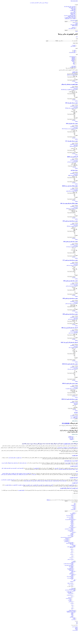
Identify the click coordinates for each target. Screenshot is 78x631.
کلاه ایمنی (71, 603)
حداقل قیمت (75, 40)
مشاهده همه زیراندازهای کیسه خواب (66, 537)
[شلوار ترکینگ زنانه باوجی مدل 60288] (73, 175)
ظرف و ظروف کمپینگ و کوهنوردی (68, 563)
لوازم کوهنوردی (66, 443)
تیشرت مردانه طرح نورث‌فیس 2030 (70, 298)
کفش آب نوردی (75, 460)
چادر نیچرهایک (15, 474)
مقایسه (74, 618)
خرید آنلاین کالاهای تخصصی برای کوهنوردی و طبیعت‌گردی (67, 447)
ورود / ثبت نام (73, 619)
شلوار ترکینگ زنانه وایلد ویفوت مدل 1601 (69, 203)
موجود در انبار (73, 46)
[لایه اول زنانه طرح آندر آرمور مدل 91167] (73, 332)
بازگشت (72, 514)
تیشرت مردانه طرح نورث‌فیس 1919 (70, 220)
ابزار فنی (72, 596)
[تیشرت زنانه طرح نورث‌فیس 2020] (72, 265)
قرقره (70, 600)
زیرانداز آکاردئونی (66, 541)
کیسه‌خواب (73, 507)
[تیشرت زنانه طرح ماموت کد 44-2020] (73, 347)
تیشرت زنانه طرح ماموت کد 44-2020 (70, 363)
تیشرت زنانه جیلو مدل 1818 (72, 123)
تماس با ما (71, 438)
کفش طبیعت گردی (11, 457)
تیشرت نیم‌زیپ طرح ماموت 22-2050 (70, 383)
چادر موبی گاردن (4, 474)
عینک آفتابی (71, 581)
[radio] (71, 75)
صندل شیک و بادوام (23, 462)
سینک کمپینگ (71, 567)
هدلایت (74, 508)
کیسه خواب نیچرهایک (48, 480)
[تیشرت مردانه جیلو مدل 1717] (70, 128)
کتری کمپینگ (69, 488)
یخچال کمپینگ (71, 570)
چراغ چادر (71, 552)
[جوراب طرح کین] (72, 161)
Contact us (71, 439)
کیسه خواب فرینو (63, 480)
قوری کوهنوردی (75, 488)
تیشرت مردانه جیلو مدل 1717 (71, 141)
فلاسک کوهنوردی (63, 488)
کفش (74, 504)
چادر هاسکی (21, 474)
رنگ (76, 76)
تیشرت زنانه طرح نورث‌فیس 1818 (70, 241)
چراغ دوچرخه (71, 557)
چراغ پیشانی (71, 547)
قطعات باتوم (69, 592)
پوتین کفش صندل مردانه (69, 515)
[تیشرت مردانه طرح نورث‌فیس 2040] (71, 303)
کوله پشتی (56, 468)
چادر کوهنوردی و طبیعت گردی (69, 528)
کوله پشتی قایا (69, 469)
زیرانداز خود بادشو (66, 539)
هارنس (72, 605)
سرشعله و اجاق (71, 566)
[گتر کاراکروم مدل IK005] (74, 146)
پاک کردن (73, 81)
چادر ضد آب (34, 474)
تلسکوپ (72, 613)
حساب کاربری (70, 437)
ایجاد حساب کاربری (75, 626)
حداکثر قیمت (60, 40)
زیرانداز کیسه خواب (70, 535)
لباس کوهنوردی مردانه (70, 576)
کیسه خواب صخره (27, 480)
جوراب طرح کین (74, 170)
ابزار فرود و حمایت (68, 598)
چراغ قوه (72, 549)
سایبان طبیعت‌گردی (70, 530)
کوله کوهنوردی (36, 468)
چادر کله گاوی (10, 474)
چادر (77, 471)
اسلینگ (72, 608)
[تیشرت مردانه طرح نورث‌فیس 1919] (72, 208)
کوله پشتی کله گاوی (62, 469)
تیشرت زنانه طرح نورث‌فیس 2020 (70, 280)
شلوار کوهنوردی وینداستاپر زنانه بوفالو (70, 84)
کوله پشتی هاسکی (7, 468)
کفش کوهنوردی (75, 455)
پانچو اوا (76, 412)
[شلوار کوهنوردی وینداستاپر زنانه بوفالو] (72, 74)
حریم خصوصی (70, 436)
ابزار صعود (69, 597)
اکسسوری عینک (71, 584)
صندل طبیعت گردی (67, 460)
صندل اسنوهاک (10, 462)
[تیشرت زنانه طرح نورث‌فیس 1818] (72, 226)
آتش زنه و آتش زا (70, 569)
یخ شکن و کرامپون (70, 593)
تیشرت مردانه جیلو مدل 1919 (71, 102)
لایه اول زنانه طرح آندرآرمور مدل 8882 (70, 327)
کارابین (70, 599)
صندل (74, 503)
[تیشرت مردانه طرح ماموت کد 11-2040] (72, 388)
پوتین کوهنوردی (18, 457)
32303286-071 (65, 423)
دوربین (72, 615)
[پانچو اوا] (76, 404)
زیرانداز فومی (67, 538)
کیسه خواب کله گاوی (41, 480)
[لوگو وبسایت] (74, 20)
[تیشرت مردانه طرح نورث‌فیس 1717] (72, 246)
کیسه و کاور (71, 525)
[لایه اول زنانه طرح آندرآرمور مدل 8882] (73, 319)
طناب (72, 606)
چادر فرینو (25, 474)
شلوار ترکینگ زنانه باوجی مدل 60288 (70, 185)
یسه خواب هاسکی (56, 480)
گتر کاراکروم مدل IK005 (72, 156)
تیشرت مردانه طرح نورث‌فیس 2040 (70, 314)
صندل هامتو (16, 462)
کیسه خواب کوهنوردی (74, 477)
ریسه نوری (71, 554)
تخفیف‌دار (73, 45)
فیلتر (47, 40)
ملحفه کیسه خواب (70, 542)
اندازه (76, 79)
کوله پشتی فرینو (13, 468)
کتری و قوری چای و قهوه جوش (69, 565)
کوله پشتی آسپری (20, 468)
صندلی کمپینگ (71, 573)
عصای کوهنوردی (73, 509)
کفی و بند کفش (71, 518)
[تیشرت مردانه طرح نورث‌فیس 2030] (72, 285)
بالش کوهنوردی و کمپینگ (69, 543)
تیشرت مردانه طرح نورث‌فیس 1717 (70, 260)
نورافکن (72, 550)
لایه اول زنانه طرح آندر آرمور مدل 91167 (69, 342)
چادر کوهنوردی (13, 473)
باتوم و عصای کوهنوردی (70, 591)
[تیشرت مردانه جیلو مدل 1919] (69, 89)
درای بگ (72, 524)
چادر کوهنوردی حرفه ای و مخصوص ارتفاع (24, 473)
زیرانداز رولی (67, 540)
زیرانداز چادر (71, 531)
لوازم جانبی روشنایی (70, 559)
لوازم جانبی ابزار (71, 601)
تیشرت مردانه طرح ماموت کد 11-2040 (69, 399)
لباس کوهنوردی (75, 482)
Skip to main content (74, 0)
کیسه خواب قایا (34, 480)
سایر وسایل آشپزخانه (70, 568)
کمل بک (72, 523)
